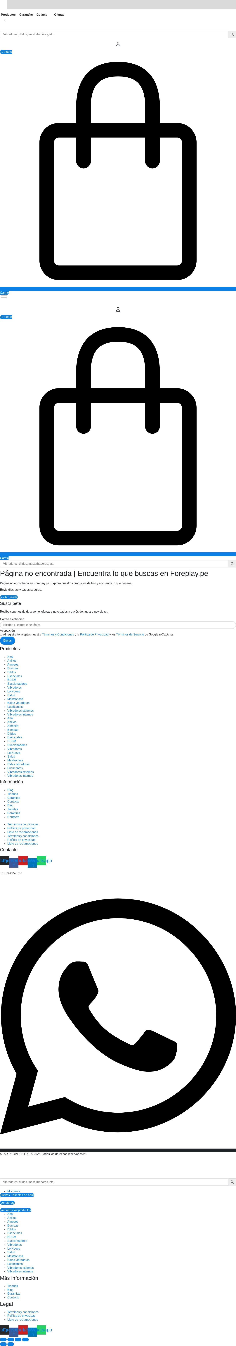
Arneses (12, 664)
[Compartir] (18, 1339)
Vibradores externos (20, 710)
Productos (8, 14)
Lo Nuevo (13, 691)
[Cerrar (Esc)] (25, 1339)
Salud (11, 695)
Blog (10, 790)
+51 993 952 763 (11, 873)
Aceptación (7, 630)
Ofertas (59, 14)
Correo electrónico (12, 619)
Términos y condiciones (23, 824)
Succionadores (17, 683)
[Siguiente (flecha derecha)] (10, 1344)
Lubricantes (15, 706)
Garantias (13, 797)
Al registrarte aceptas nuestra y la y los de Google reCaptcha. (88, 634)
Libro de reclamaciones (22, 832)
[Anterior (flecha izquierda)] (3, 1344)
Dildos (11, 672)
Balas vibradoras (18, 702)
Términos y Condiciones (58, 634)
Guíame (42, 14)
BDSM (11, 679)
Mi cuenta (13, 1191)
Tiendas (12, 794)
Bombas (12, 668)
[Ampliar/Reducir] (3, 1339)
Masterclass (15, 699)
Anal (10, 657)
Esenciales (14, 676)
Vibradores (14, 687)
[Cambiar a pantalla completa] (10, 1339)
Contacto (13, 801)
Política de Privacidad (94, 634)
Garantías (26, 14)
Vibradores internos (20, 714)
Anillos (11, 660)
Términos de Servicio (130, 634)
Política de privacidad (21, 828)
